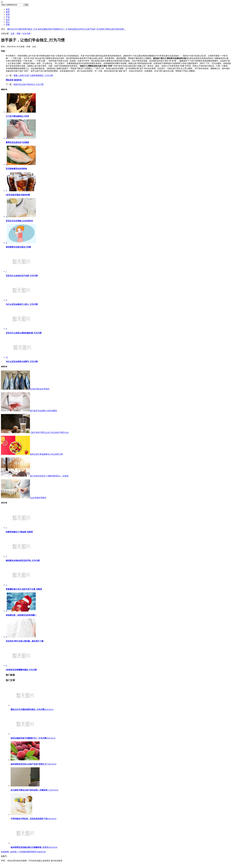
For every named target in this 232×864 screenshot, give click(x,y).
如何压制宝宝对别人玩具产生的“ (82, 29)
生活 (8, 19)
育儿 (8, 22)
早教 (8, 25)
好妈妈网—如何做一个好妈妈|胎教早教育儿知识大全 (23, 852)
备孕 (8, 12)
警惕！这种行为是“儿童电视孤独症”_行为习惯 (33, 75)
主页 (12, 33)
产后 (8, 17)
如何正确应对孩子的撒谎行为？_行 (53, 29)
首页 (8, 9)
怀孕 (8, 14)
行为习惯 (26, 33)
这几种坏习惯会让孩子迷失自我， (111, 29)
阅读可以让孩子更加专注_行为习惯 (29, 84)
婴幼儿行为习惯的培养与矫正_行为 (22, 29)
